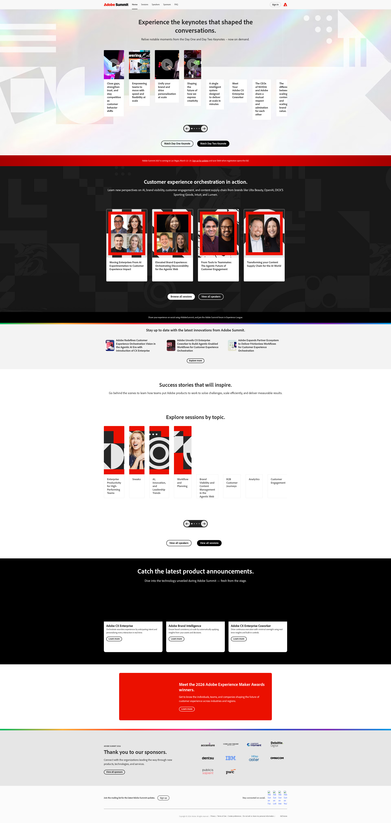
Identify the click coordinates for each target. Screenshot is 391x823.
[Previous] (187, 128)
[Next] (204, 128)
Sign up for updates (200, 160)
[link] (139, 78)
